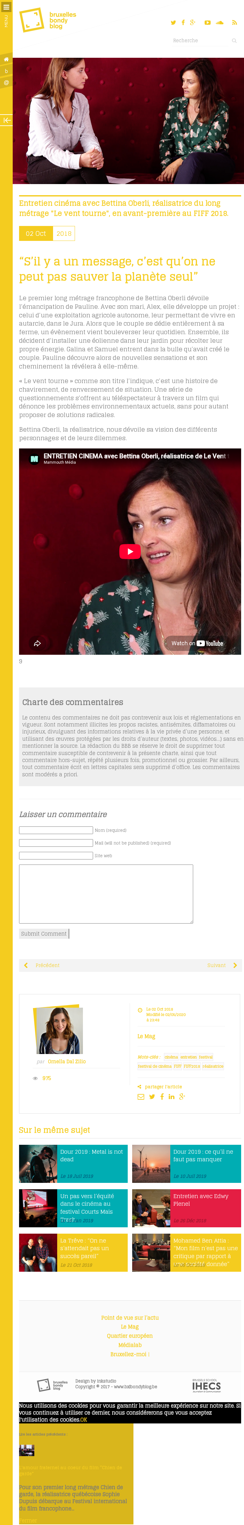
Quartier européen (130, 1335)
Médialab (130, 1345)
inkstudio (106, 1381)
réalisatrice (213, 1066)
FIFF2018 (192, 1066)
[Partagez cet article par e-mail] (142, 1096)
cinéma (171, 1057)
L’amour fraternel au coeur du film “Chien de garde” (70, 1470)
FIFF (177, 1066)
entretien (188, 1057)
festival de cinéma (155, 1066)
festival (206, 1057)
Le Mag (130, 1326)
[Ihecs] (207, 1390)
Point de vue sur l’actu (130, 1317)
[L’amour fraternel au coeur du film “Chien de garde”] (26, 1454)
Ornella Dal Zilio (67, 1062)
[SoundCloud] (220, 22)
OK (83, 1419)
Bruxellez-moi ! (130, 1354)
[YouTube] (208, 22)
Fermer (28, 1520)
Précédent (46, 965)
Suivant (217, 965)
